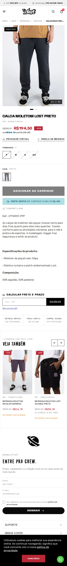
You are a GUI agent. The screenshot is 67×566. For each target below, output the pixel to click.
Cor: (9, 169)
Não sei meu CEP (9, 308)
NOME (5, 481)
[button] (15, 139)
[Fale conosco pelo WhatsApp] (60, 559)
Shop (14, 21)
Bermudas (25, 21)
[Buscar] (53, 11)
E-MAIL (5, 490)
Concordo (34, 558)
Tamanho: (9, 147)
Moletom (38, 21)
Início (5, 21)
